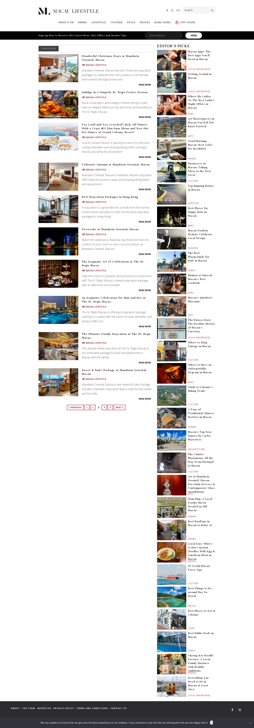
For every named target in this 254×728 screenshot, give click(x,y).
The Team (28, 708)
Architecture (188, 449)
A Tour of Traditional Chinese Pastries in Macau (201, 413)
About (15, 708)
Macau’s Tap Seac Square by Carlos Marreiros (200, 436)
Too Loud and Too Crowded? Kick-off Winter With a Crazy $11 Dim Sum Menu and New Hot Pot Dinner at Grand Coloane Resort (115, 128)
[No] (249, 723)
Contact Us (118, 708)
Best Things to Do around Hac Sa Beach (200, 592)
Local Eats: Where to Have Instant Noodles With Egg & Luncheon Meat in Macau (201, 551)
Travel (145, 22)
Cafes (188, 628)
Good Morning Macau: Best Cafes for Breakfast (200, 145)
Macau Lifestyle (96, 65)
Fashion (188, 248)
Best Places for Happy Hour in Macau (198, 212)
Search (212, 10)
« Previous (75, 407)
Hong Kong (162, 22)
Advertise (44, 708)
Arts (188, 136)
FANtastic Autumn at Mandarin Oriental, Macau (116, 164)
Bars (188, 113)
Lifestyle (98, 22)
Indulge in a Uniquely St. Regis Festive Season (115, 92)
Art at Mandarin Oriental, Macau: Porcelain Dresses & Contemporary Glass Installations (201, 484)
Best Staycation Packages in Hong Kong (110, 196)
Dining (82, 22)
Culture (116, 22)
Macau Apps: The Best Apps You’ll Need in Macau (199, 55)
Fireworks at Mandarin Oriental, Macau (110, 229)
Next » (119, 407)
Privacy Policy (63, 708)
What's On (66, 22)
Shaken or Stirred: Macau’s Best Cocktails (200, 279)
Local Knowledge (188, 69)
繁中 (178, 10)
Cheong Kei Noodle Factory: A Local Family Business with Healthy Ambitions (201, 663)
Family (44, 148)
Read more (145, 84)
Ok (212, 722)
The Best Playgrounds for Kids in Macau (198, 257)
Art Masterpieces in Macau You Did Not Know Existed (201, 122)
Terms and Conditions (92, 708)
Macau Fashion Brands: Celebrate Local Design (200, 234)
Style (131, 22)
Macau (188, 605)
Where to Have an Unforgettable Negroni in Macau (200, 368)
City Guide (187, 22)
